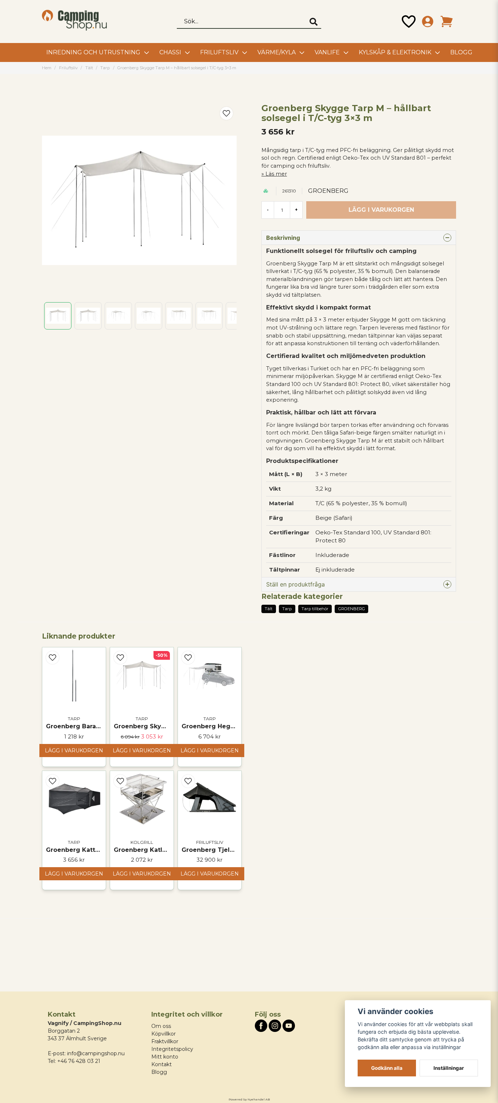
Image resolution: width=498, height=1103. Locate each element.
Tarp (105, 67)
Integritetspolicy (172, 1049)
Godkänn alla (386, 1068)
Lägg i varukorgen (74, 750)
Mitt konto (164, 1056)
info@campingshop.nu (96, 1053)
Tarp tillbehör (314, 608)
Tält (89, 67)
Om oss (161, 1026)
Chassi (170, 52)
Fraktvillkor (164, 1041)
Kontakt (161, 1064)
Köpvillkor (163, 1033)
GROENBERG (328, 190)
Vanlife (327, 52)
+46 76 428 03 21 (78, 1061)
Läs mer (276, 174)
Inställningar (448, 1068)
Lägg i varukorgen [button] (74, 873)
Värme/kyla (276, 52)
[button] (226, 113)
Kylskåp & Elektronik (395, 52)
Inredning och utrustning (93, 52)
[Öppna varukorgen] (446, 21)
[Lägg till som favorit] (408, 21)
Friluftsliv (219, 52)
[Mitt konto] (427, 21)
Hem (46, 67)
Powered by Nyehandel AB (249, 1099)
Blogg (461, 52)
